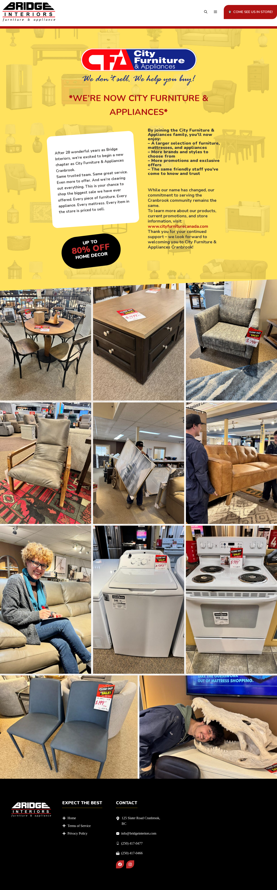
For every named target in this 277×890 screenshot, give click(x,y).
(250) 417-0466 (132, 853)
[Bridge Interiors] (29, 12)
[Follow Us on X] (130, 864)
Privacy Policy (77, 833)
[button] (206, 12)
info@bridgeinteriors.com (138, 833)
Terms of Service (79, 826)
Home (72, 818)
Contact (126, 803)
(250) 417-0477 (132, 843)
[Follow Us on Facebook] (120, 864)
